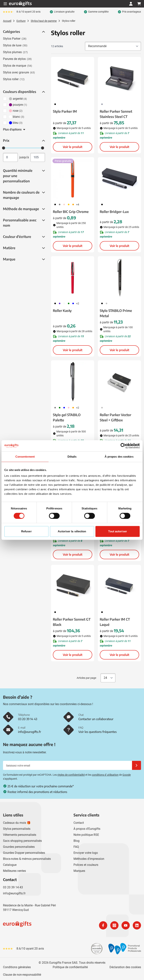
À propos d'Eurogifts (87, 829)
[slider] (3, 147)
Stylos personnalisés (16, 829)
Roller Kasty (62, 310)
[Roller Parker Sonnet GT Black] (72, 586)
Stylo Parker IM (65, 111)
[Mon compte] (131, 4)
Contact (79, 823)
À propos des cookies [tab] (119, 456)
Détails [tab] (72, 456)
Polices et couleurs (86, 865)
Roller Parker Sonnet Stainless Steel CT (116, 114)
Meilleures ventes (14, 871)
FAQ (76, 847)
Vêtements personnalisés (19, 835)
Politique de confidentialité (70, 967)
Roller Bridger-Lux (114, 211)
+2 (77, 303)
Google (126, 774)
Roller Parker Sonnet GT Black (72, 622)
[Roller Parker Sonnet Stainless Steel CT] (119, 78)
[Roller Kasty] (72, 277)
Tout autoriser (117, 531)
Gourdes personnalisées (19, 847)
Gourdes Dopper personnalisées (24, 853)
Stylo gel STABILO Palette (67, 417)
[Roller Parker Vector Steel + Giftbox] (119, 382)
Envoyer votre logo (86, 853)
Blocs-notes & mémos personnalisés (27, 859)
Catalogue (9, 865)
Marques (79, 871)
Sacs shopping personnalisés (22, 841)
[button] (43, 31)
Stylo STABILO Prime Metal (116, 313)
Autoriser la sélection (72, 531)
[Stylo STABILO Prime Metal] (119, 277)
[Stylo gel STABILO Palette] (72, 382)
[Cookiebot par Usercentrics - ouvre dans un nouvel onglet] (123, 446)
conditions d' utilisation (105, 774)
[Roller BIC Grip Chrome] (72, 178)
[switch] (54, 516)
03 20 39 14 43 (13, 887)
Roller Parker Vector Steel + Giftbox (115, 417)
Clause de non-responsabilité (22, 974)
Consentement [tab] (25, 456)
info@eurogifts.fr (14, 893)
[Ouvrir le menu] (5, 4)
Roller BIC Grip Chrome (71, 211)
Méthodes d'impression (89, 859)
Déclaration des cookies (125, 967)
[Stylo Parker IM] (72, 78)
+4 (77, 204)
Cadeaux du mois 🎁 (17, 823)
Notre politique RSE (86, 835)
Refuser (26, 531)
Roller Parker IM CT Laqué (115, 622)
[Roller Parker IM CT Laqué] (119, 586)
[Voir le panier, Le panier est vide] (139, 4)
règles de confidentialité (71, 774)
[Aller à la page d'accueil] (20, 4)
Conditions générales (17, 967)
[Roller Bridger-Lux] (119, 178)
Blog (77, 841)
